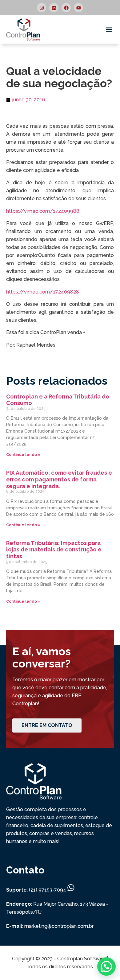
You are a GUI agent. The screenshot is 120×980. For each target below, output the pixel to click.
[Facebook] (66, 7)
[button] (109, 30)
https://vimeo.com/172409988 (42, 211)
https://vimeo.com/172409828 (42, 292)
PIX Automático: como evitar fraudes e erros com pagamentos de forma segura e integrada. (59, 479)
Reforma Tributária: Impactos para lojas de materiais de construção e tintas (54, 549)
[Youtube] (78, 7)
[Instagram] (41, 7)
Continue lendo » (23, 455)
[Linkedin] (53, 7)
